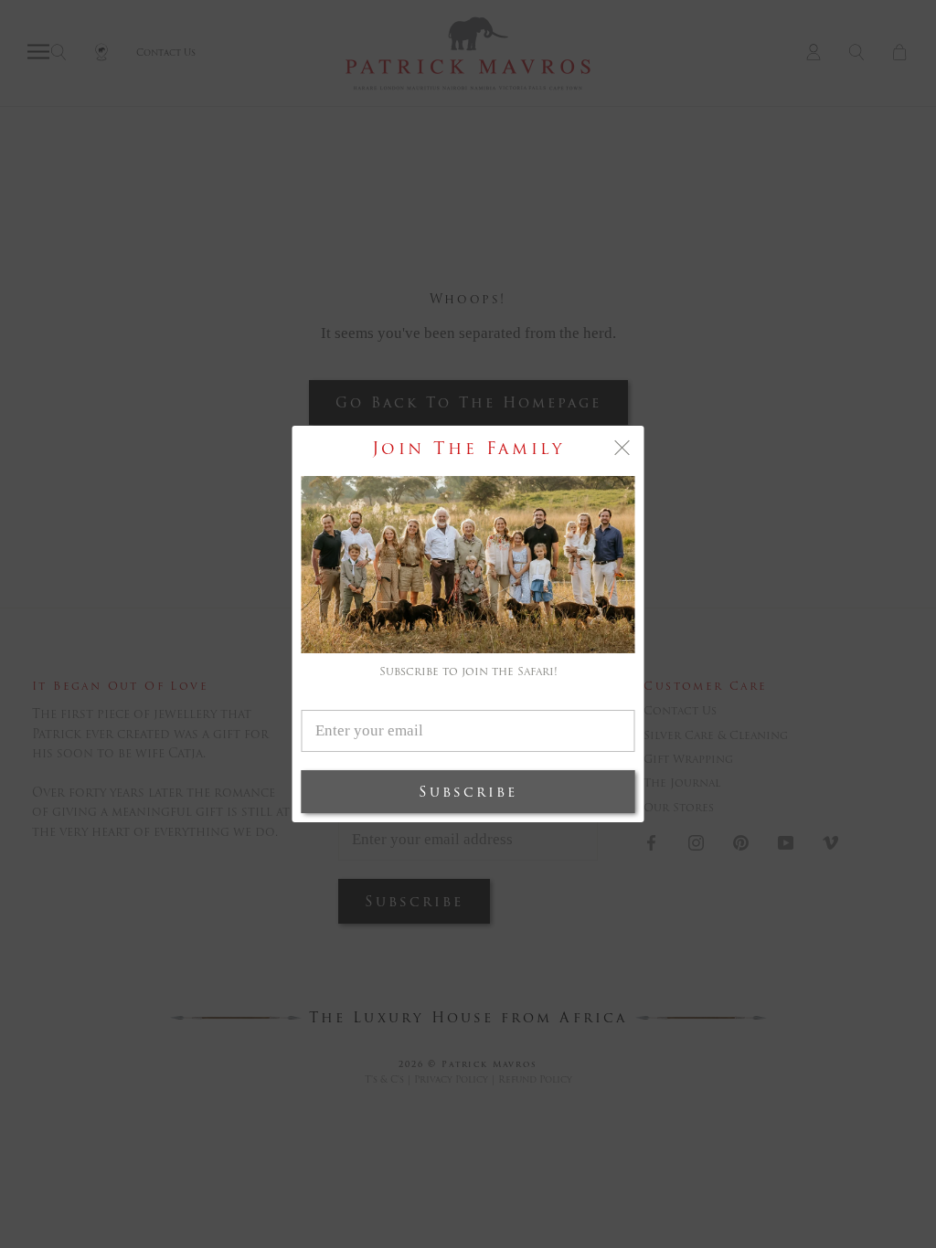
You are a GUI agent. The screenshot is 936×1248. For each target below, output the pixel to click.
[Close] (622, 447)
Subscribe (468, 791)
